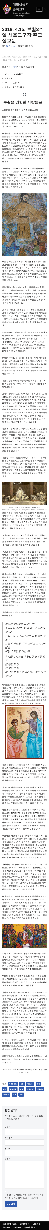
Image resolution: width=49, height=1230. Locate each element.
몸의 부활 (13, 1089)
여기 (15, 67)
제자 (14, 1094)
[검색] (45, 9)
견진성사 (30, 1084)
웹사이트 (8, 1148)
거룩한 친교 (13, 1084)
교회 (38, 1084)
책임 (21, 1094)
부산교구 (17, 1227)
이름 (7, 1127)
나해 (4, 1089)
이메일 (8, 1138)
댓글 (7, 1159)
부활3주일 (30, 1089)
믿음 (21, 1089)
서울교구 (36, 1224)
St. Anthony (11, 46)
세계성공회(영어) (9, 1224)
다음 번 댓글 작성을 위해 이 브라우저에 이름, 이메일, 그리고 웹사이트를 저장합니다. (24, 1196)
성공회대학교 (29, 1227)
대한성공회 (24, 1224)
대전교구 (6, 1227)
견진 (22, 1084)
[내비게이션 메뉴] (39, 9)
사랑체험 (6, 1094)
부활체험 (40, 1089)
